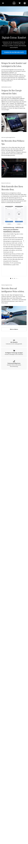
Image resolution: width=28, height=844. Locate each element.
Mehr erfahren (14, 329)
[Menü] (3, 3)
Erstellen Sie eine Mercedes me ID (14, 52)
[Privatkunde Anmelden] (25, 3)
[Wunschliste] (19, 3)
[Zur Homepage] (14, 3)
